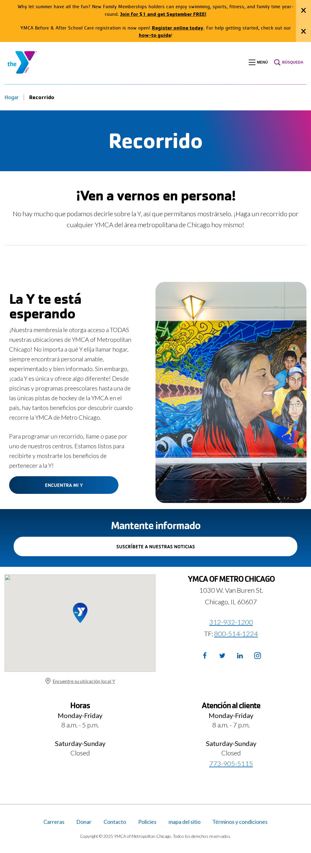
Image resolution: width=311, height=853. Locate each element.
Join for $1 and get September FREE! (163, 14)
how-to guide (155, 35)
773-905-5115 (231, 763)
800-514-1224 (236, 633)
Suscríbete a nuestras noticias (166, 549)
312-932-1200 (231, 622)
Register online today (177, 27)
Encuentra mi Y (64, 485)
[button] (258, 62)
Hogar (12, 97)
